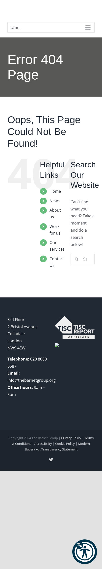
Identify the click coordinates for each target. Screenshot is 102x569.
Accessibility (43, 443)
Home (55, 191)
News (55, 201)
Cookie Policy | (66, 443)
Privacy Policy (71, 438)
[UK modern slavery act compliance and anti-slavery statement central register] (75, 319)
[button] (84, 551)
